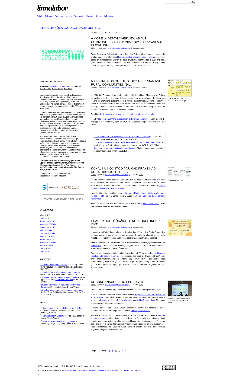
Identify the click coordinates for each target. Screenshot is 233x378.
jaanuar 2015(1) (47, 236)
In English (108, 16)
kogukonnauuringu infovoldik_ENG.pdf (59, 321)
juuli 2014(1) (45, 248)
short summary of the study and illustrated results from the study (126, 114)
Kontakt (99, 16)
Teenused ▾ (79, 16)
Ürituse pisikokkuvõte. (140, 311)
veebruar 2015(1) (47, 233)
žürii (159, 180)
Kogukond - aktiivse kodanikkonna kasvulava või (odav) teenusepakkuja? (127, 142)
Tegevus (59, 16)
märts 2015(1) (46, 230)
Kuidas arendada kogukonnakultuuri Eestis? (59, 277)
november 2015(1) (48, 224)
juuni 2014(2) (45, 251)
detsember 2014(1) (48, 239)
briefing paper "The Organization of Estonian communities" (125, 119)
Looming (68, 16)
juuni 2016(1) (45, 218)
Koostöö (90, 16)
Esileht (40, 16)
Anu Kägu (66, 86)
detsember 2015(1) (48, 221)
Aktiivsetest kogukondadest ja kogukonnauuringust (61, 290)
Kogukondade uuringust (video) (53, 265)
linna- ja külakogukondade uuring (70, 27)
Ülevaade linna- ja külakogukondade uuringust (60, 272)
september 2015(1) (48, 227)
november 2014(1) (48, 242)
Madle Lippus (55, 86)
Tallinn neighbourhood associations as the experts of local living (123, 137)
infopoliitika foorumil (64, 280)
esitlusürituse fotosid (146, 300)
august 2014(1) (46, 245)
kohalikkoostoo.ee (151, 203)
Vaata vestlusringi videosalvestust (117, 300)
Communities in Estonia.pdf (54, 316)
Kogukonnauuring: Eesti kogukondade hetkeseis (60, 285)
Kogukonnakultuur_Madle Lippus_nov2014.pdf (62, 308)
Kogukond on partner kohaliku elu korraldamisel (114, 148)
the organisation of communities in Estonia (136, 57)
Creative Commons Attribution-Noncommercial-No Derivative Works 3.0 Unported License (102, 370)
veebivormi (96, 245)
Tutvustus (49, 16)
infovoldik (44, 287)
